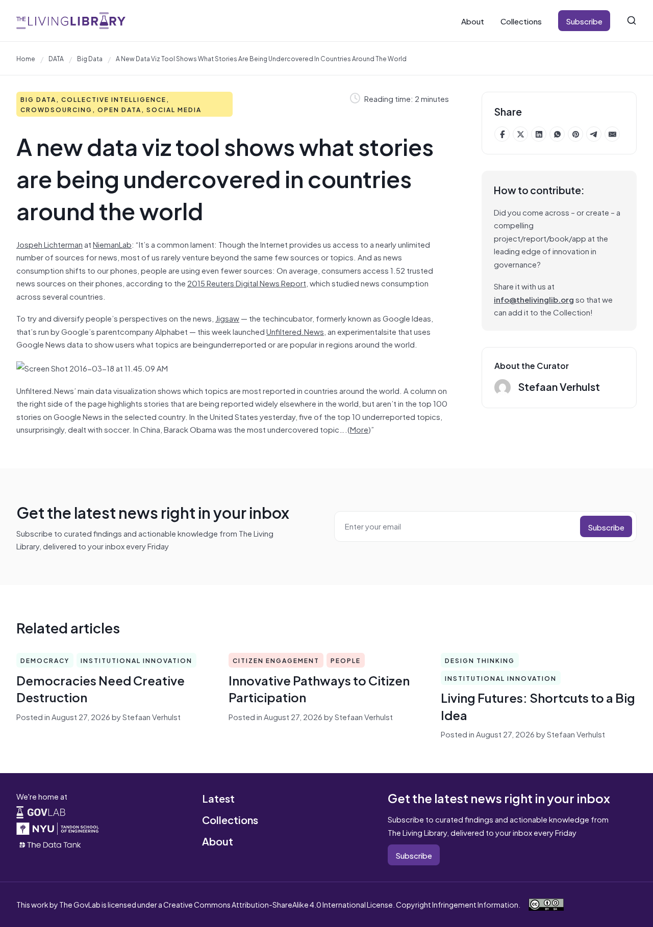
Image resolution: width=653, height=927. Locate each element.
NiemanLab (112, 243)
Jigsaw (227, 317)
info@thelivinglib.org (534, 299)
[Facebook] (502, 134)
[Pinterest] (575, 134)
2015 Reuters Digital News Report (246, 282)
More (359, 428)
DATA (56, 58)
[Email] (612, 134)
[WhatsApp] (557, 134)
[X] (520, 134)
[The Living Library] (70, 20)
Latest (218, 797)
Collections (521, 20)
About (472, 20)
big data (90, 58)
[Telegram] (593, 134)
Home (25, 58)
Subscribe (584, 20)
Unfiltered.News (295, 331)
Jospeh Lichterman (49, 243)
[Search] (631, 20)
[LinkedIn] (538, 134)
